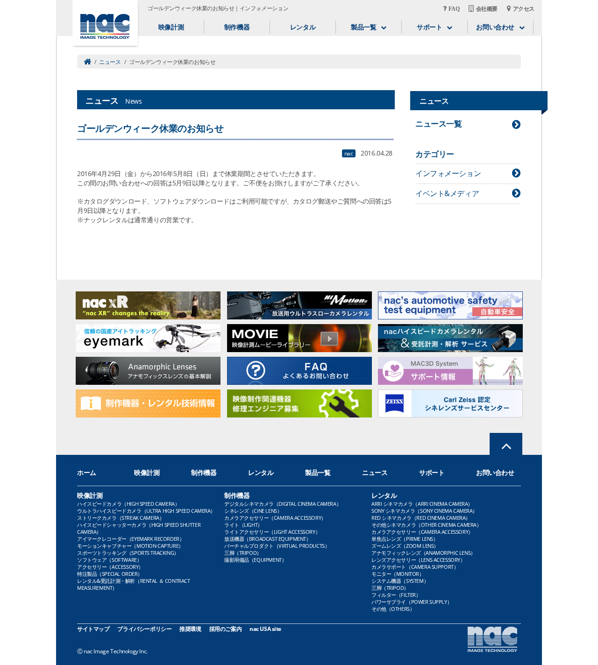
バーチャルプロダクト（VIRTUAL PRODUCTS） (276, 545)
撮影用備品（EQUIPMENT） (255, 559)
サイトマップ (93, 629)
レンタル (302, 26)
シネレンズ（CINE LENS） (253, 510)
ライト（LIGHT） (243, 524)
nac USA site (265, 629)
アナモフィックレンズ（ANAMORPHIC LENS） (423, 552)
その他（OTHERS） (392, 608)
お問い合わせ (495, 472)
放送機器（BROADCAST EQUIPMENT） (267, 538)
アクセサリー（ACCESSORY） (110, 566)
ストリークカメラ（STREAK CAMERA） (120, 517)
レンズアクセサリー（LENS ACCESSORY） (418, 559)
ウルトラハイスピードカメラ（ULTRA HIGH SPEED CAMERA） (146, 510)
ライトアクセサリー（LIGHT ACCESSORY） (272, 531)
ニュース (110, 62)
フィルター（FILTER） (396, 594)
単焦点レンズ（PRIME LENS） (404, 538)
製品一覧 (317, 472)
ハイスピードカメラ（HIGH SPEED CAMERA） (128, 503)
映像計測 (171, 26)
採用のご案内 (225, 629)
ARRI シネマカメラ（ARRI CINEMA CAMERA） (422, 503)
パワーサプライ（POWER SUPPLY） (411, 601)
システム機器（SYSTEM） (399, 580)
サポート (431, 472)
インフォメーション (448, 173)
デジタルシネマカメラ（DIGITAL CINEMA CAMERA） (282, 503)
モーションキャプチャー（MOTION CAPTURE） (130, 545)
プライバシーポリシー (144, 629)
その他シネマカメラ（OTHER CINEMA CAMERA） (426, 524)
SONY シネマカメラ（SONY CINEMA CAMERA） (424, 510)
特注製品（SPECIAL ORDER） (109, 573)
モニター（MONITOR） (397, 573)
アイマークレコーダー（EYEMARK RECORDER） (130, 538)
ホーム (86, 472)
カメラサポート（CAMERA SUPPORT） (414, 566)
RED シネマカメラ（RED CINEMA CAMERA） (420, 517)
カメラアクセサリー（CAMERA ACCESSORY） (275, 517)
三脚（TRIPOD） (243, 552)
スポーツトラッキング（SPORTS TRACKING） (128, 552)
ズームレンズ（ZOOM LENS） (405, 545)
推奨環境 (190, 629)
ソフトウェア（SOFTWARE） (109, 559)
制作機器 (236, 26)
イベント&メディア (447, 193)
